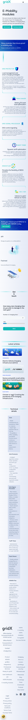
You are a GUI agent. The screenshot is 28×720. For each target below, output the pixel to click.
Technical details (17, 27)
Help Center (20, 690)
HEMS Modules (7, 679)
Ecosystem (21, 638)
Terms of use (7, 710)
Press (20, 682)
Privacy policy (7, 703)
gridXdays (21, 664)
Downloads (20, 685)
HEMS (20, 628)
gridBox (7, 662)
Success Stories (20, 640)
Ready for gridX (7, 671)
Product (7, 657)
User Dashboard (7, 674)
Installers (20, 635)
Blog (20, 677)
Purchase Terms (7, 713)
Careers (20, 662)
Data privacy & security (20, 668)
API (7, 677)
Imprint (7, 698)
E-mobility (21, 630)
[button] (23, 2)
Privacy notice (7, 701)
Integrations (7, 664)
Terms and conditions (7, 707)
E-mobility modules (7, 683)
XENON (7, 659)
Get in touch (7, 27)
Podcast (20, 687)
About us (20, 659)
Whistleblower (20, 671)
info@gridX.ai (7, 651)
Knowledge (20, 680)
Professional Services (7, 668)
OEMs (20, 633)
